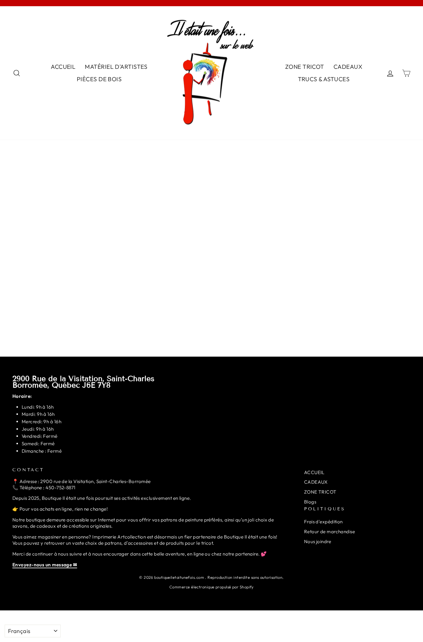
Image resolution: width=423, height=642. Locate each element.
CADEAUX (348, 66)
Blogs (310, 502)
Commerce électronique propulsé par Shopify (211, 586)
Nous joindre (317, 541)
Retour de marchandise (329, 531)
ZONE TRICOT (304, 66)
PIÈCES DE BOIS (99, 79)
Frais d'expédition (323, 522)
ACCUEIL (63, 66)
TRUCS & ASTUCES (324, 79)
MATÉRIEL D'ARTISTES (116, 66)
